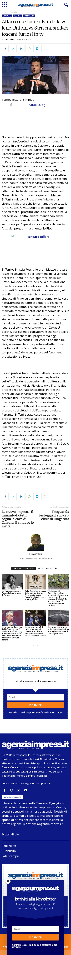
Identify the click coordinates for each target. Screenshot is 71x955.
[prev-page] (33, 645)
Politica (17, 16)
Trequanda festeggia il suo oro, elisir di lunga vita (54, 515)
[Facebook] (5, 48)
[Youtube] (26, 790)
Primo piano (29, 16)
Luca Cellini (9, 39)
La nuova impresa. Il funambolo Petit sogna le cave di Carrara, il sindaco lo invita (18, 519)
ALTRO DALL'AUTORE (47, 568)
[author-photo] (35, 542)
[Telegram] (36, 48)
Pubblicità (9, 851)
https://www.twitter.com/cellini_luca (35, 558)
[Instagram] (12, 790)
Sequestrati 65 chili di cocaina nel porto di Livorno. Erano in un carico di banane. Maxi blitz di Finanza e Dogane (35, 631)
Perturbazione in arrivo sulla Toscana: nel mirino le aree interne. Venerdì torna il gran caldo (58, 630)
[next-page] (37, 645)
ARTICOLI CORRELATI (23, 568)
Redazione (9, 846)
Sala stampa (10, 856)
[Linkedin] (21, 48)
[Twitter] (13, 48)
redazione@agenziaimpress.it (32, 783)
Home (4, 12)
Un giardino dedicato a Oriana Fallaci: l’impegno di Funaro (12, 593)
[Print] (44, 48)
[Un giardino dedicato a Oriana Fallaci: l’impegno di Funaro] (12, 582)
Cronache (7, 16)
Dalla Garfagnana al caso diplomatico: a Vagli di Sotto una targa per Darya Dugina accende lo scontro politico (35, 595)
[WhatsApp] (29, 48)
